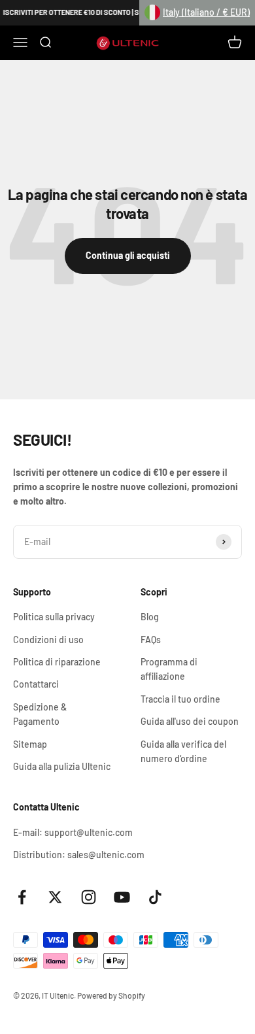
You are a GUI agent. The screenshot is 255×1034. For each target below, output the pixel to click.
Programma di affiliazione (169, 669)
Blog (150, 616)
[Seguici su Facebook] (22, 897)
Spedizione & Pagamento (40, 714)
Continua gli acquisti (128, 255)
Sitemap (30, 744)
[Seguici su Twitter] (55, 897)
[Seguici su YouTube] (122, 897)
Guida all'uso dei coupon (190, 721)
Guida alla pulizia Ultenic (61, 766)
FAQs (151, 639)
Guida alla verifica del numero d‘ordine (183, 751)
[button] (197, 12)
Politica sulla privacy (54, 616)
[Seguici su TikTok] (155, 897)
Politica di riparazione (57, 661)
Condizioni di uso (48, 639)
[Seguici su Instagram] (88, 897)
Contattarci (36, 684)
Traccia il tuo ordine (180, 699)
